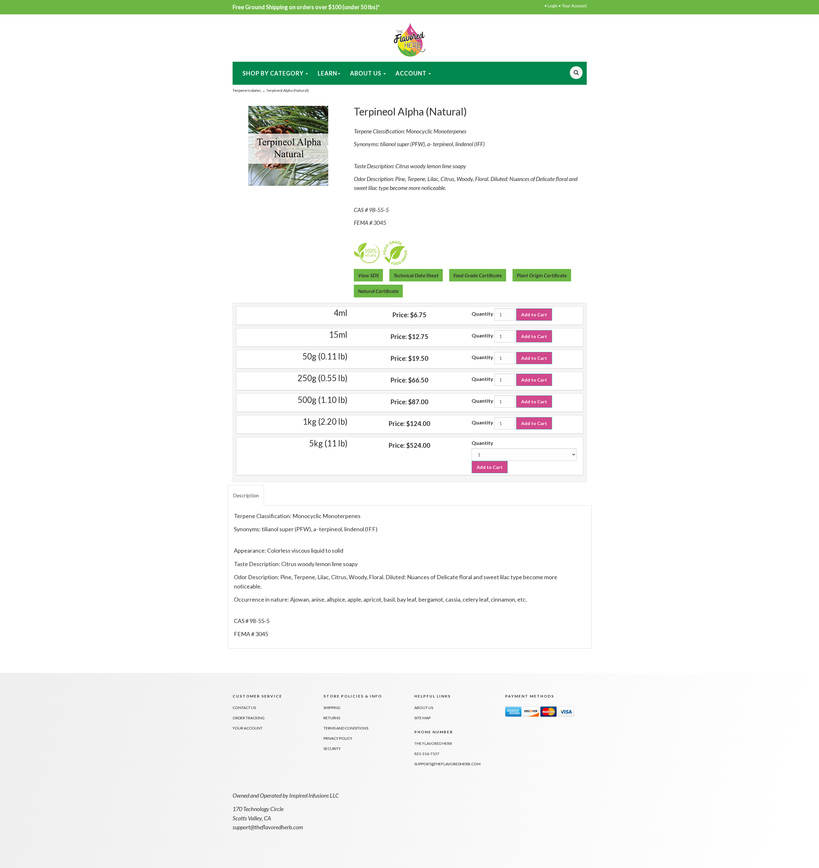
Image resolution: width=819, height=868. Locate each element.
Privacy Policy (337, 738)
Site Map (422, 717)
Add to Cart (534, 314)
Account (411, 73)
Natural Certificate (378, 291)
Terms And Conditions (345, 728)
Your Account (574, 5)
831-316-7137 (426, 753)
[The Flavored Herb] (409, 39)
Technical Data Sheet (416, 275)
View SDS (368, 275)
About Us (366, 73)
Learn (327, 73)
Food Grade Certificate (477, 275)
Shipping (331, 707)
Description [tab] (246, 495)
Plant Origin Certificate (542, 275)
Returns (331, 717)
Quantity (482, 314)
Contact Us (244, 707)
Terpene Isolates (247, 90)
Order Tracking (249, 717)
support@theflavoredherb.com (447, 763)
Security (332, 748)
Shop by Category (274, 73)
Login (553, 5)
